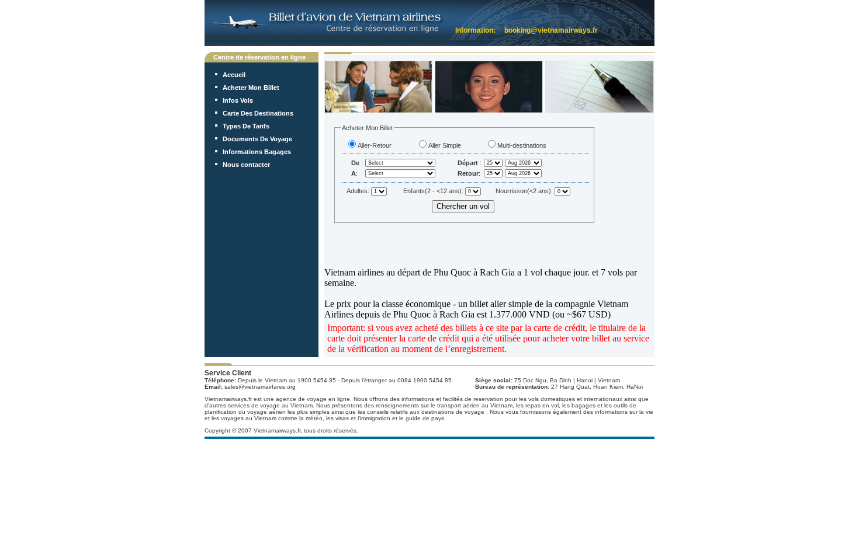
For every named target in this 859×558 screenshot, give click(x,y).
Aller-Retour (375, 145)
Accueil (234, 74)
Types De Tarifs (246, 126)
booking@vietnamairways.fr (551, 30)
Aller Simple (444, 145)
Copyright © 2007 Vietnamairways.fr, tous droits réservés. (281, 430)
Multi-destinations (521, 145)
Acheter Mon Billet (251, 87)
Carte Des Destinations (258, 113)
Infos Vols (238, 100)
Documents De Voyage (257, 138)
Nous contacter (246, 164)
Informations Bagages (257, 151)
